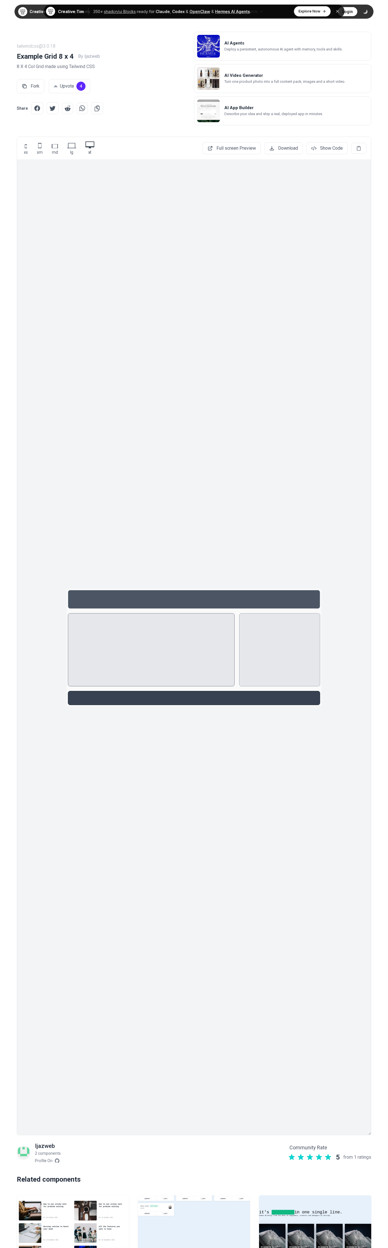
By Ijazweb (89, 56)
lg (71, 152)
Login (347, 11)
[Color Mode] (365, 11)
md (55, 152)
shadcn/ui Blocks (120, 11)
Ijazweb (45, 1146)
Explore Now (309, 11)
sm (40, 152)
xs (26, 152)
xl (89, 152)
